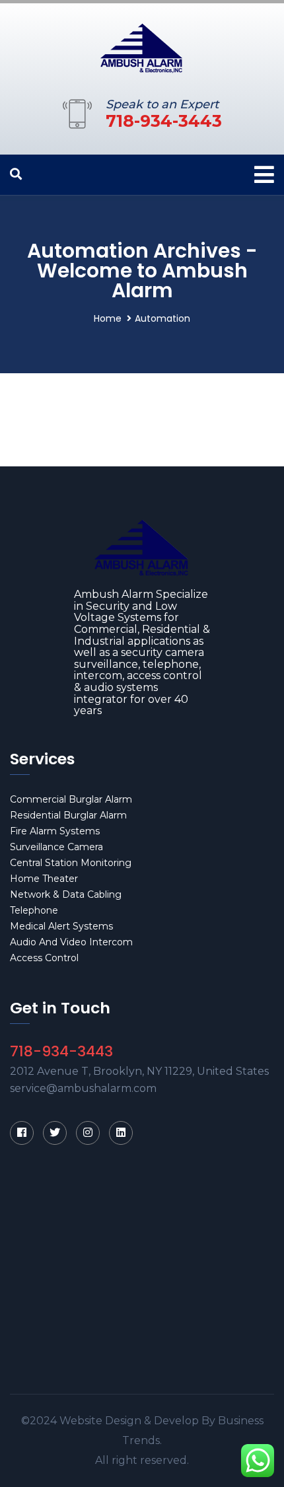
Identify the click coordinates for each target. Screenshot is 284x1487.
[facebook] (22, 1133)
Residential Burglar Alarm (68, 815)
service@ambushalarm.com (83, 1088)
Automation (162, 318)
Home (108, 318)
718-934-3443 (164, 121)
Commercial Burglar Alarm (71, 799)
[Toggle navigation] (264, 174)
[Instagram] (88, 1133)
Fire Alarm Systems (55, 831)
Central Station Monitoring (70, 863)
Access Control (44, 958)
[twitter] (55, 1133)
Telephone (34, 910)
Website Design (100, 1420)
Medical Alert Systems (61, 926)
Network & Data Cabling (66, 894)
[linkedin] (121, 1133)
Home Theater (44, 879)
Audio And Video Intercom (71, 942)
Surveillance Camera (56, 847)
